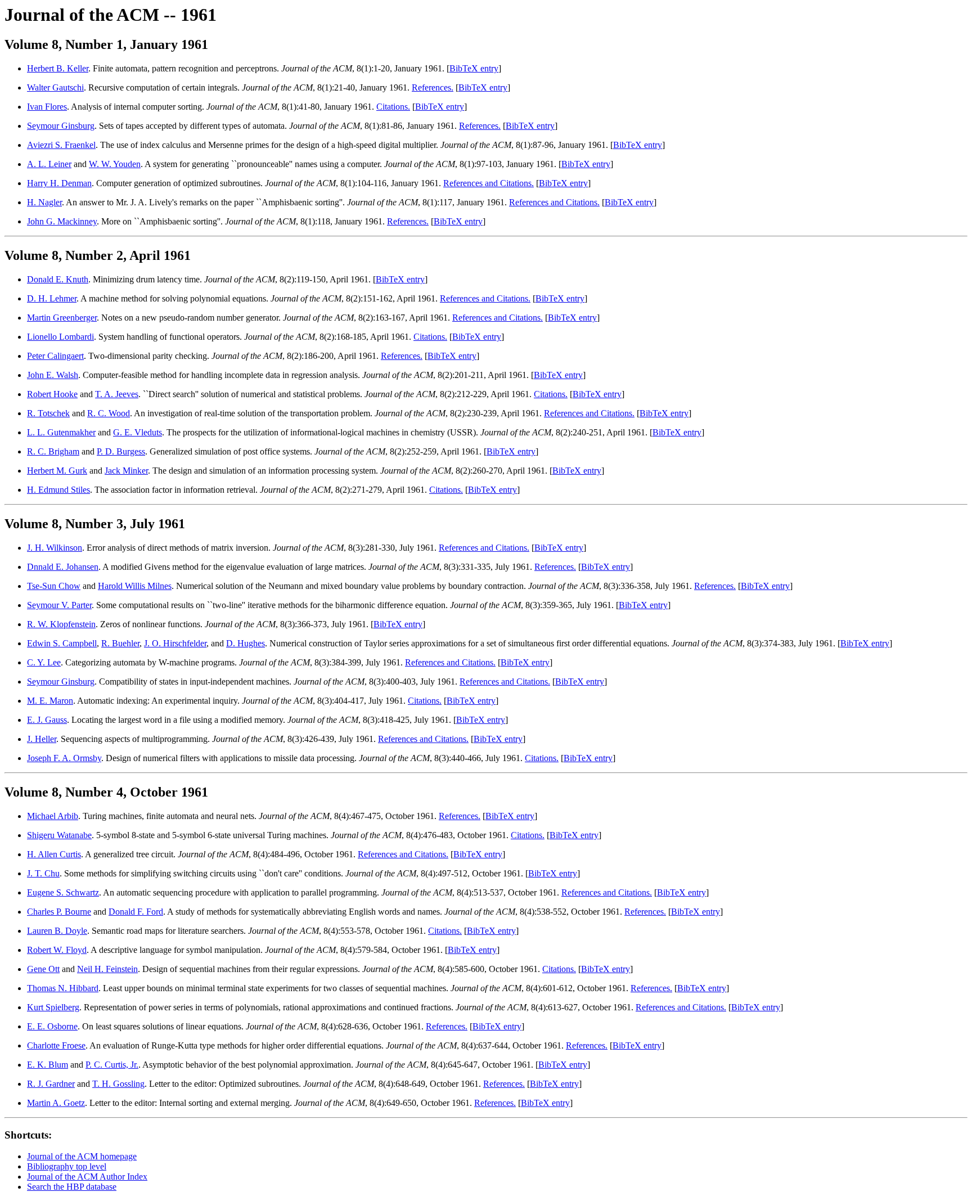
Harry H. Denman (59, 183)
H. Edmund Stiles (58, 489)
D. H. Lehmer (51, 298)
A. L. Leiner (49, 164)
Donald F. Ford (136, 911)
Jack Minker (126, 470)
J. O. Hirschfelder (175, 643)
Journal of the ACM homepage (82, 1156)
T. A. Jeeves (116, 394)
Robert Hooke (52, 394)
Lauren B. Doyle (57, 930)
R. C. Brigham (53, 451)
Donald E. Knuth (57, 279)
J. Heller (41, 739)
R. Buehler (120, 643)
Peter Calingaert (55, 356)
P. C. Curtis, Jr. (112, 1064)
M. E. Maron (50, 700)
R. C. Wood (108, 413)
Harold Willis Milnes (135, 586)
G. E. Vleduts (137, 432)
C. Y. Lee (44, 662)
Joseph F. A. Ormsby (64, 758)
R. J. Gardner (51, 1083)
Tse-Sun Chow (53, 586)
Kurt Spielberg (53, 1007)
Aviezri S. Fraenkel (61, 145)
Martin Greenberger (62, 317)
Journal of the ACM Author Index (87, 1176)
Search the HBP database (71, 1186)
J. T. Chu (43, 873)
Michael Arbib (52, 816)
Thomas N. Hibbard (62, 988)
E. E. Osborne (52, 1026)
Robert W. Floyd (57, 950)
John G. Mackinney (62, 221)
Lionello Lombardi (60, 336)
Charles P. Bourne (59, 911)
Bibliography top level (66, 1166)
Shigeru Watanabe (59, 835)
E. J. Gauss (47, 720)
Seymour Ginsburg (60, 126)
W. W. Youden (115, 164)
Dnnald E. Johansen (62, 567)
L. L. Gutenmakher (61, 432)
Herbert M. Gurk (57, 470)
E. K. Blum (47, 1064)
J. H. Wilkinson (54, 547)
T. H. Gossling (118, 1083)
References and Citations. (488, 183)
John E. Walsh (52, 375)
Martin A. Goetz (56, 1103)
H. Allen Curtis (54, 854)
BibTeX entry (473, 68)
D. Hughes (245, 643)
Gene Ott (43, 969)
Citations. (393, 106)
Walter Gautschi (55, 87)
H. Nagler (44, 202)
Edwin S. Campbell (62, 643)
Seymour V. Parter (59, 605)
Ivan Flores (47, 106)
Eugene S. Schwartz (63, 892)
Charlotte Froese (56, 1045)
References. (432, 87)
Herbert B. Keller (57, 68)
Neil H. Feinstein (107, 969)
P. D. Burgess (121, 451)
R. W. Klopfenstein (61, 624)
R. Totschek (48, 413)
